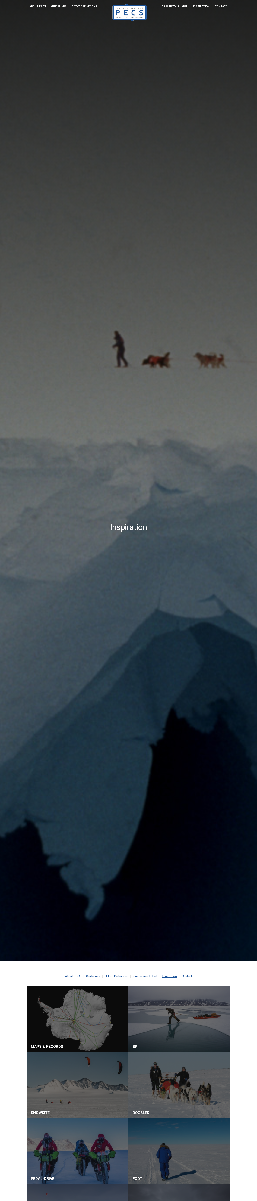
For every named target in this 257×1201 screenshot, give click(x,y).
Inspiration (201, 6)
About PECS (37, 6)
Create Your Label (175, 6)
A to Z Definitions (84, 6)
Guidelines (58, 6)
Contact (221, 6)
